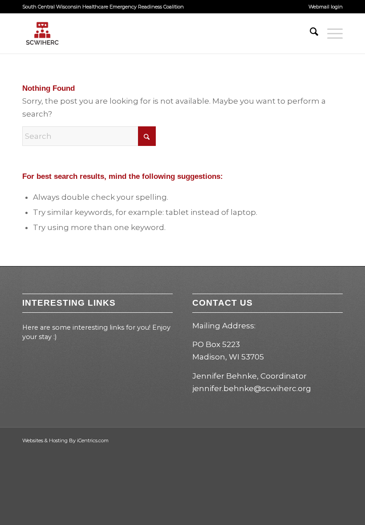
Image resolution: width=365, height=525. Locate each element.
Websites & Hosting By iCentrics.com (65, 440)
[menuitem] (323, 6)
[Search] (309, 33)
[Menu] (330, 33)
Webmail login (325, 7)
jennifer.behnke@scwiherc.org (251, 388)
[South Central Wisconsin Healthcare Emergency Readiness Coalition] (42, 33)
